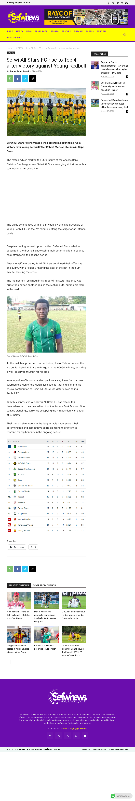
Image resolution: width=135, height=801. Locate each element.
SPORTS (19, 48)
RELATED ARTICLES (19, 585)
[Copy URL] (32, 78)
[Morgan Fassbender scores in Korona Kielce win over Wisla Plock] (19, 634)
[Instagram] (113, 2)
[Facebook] (108, 2)
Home (9, 48)
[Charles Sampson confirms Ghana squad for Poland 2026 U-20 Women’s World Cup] (74, 634)
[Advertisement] (46, 198)
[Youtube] (126, 2)
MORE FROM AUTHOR (44, 585)
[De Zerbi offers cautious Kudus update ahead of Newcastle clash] (74, 600)
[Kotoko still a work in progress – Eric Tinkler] (46, 634)
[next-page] (14, 662)
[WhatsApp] (122, 2)
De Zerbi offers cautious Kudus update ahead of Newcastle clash (73, 615)
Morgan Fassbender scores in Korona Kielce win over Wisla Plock (18, 648)
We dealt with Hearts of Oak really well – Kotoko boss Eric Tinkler (18, 615)
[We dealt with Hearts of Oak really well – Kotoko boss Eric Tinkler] (19, 600)
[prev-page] (9, 662)
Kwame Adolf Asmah (19, 71)
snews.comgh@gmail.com (74, 728)
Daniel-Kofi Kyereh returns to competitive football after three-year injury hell (114, 103)
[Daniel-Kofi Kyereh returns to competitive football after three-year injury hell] (46, 600)
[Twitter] (117, 2)
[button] (124, 34)
